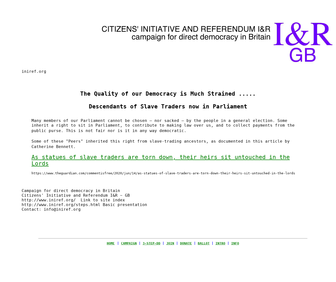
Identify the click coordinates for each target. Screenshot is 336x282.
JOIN (170, 243)
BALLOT (204, 243)
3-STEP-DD (151, 243)
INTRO (220, 243)
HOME (111, 243)
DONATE (186, 243)
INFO (235, 243)
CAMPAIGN (129, 243)
